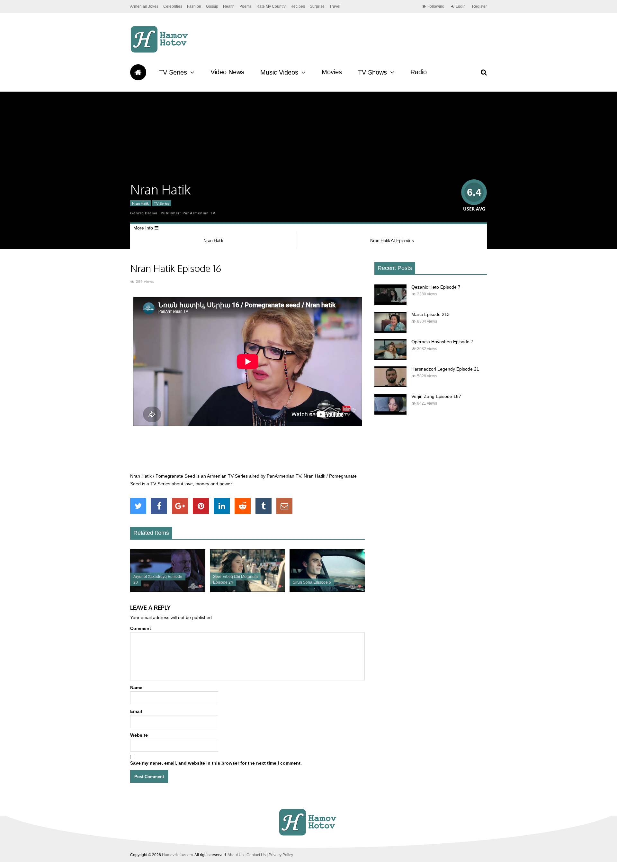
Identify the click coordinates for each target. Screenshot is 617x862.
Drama (151, 213)
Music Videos (279, 72)
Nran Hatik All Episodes (392, 240)
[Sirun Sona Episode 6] (327, 590)
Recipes (298, 6)
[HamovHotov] (160, 51)
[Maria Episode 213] (390, 331)
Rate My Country (271, 6)
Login (461, 6)
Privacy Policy (281, 855)
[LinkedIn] (222, 506)
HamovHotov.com (177, 855)
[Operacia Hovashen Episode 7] (390, 358)
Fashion (194, 6)
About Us (236, 855)
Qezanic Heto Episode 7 (436, 287)
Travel (334, 6)
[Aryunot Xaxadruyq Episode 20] (167, 590)
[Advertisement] (247, 452)
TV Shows (372, 72)
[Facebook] (159, 506)
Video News (227, 72)
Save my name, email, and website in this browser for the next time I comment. (216, 763)
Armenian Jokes (144, 6)
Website (139, 735)
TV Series (173, 72)
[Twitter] (138, 506)
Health (229, 6)
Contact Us (256, 855)
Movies (332, 72)
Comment (140, 628)
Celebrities (172, 6)
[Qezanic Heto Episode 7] (390, 303)
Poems (245, 6)
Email (136, 711)
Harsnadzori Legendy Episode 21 (445, 369)
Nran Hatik (140, 203)
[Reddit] (243, 506)
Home (138, 72)
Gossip (212, 6)
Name (136, 687)
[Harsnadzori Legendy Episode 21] (390, 385)
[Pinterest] (201, 506)
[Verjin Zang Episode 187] (390, 413)
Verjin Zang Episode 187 (436, 396)
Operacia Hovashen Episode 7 (442, 341)
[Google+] (180, 506)
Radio (418, 72)
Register (479, 6)
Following (435, 6)
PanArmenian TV (199, 213)
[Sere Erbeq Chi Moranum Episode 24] (247, 590)
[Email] (284, 506)
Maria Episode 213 (430, 314)
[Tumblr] (263, 506)
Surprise (317, 6)
